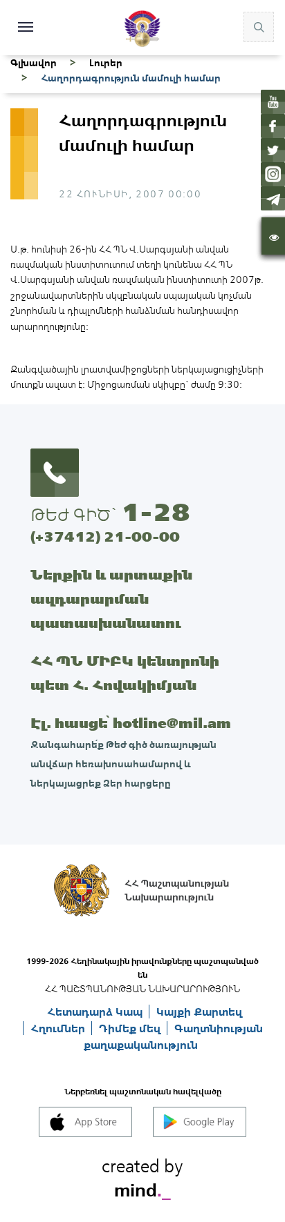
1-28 (155, 512)
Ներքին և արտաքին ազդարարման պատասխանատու (111, 598)
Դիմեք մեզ (131, 1028)
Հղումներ (59, 1028)
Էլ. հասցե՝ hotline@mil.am (130, 722)
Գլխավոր (33, 63)
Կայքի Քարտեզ (199, 1011)
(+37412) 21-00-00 (105, 536)
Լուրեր (105, 63)
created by (142, 1175)
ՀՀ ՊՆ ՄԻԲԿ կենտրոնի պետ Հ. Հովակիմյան (124, 672)
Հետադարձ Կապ (96, 1011)
